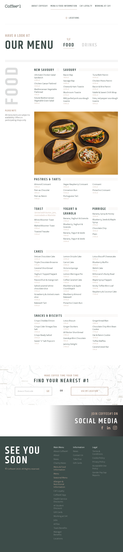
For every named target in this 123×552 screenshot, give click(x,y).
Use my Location (89, 391)
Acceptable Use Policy (99, 467)
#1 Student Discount (59, 507)
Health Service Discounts (60, 500)
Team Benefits (60, 528)
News (56, 459)
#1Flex (57, 524)
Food (68, 45)
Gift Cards (58, 512)
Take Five (77, 459)
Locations (74, 18)
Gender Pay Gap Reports (99, 473)
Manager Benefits (58, 533)
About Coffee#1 (40, 6)
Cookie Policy (98, 458)
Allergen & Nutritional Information (59, 484)
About (56, 455)
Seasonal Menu (61, 477)
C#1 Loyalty (86, 6)
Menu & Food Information (64, 6)
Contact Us (78, 455)
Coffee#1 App (60, 495)
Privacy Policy (98, 462)
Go (48, 391)
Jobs (56, 520)
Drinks (89, 45)
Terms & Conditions (97, 452)
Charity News (60, 463)
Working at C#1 (103, 6)
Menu (56, 473)
